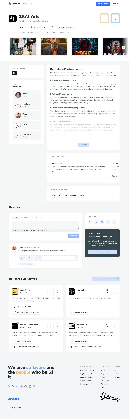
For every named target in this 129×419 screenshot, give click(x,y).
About (103, 370)
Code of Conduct (86, 377)
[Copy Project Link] (90, 222)
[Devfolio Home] (14, 3)
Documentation (86, 384)
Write (15, 217)
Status (115, 374)
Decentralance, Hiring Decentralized (30, 324)
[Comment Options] (76, 258)
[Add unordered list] (39, 218)
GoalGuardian (26, 290)
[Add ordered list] (42, 218)
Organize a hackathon (88, 370)
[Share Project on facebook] (108, 222)
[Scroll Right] (123, 47)
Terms (103, 387)
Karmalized (82, 290)
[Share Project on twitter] (96, 222)
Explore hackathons (87, 374)
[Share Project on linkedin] (114, 222)
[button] (23, 46)
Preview (24, 217)
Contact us (117, 377)
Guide (115, 370)
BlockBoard (82, 324)
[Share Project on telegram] (102, 222)
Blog (102, 374)
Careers (104, 377)
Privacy (103, 384)
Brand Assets (85, 380)
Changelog (105, 380)
